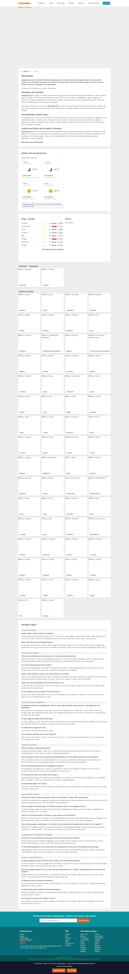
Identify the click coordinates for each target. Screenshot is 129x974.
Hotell (71, 3)
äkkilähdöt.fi (59, 959)
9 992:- (60, 229)
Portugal (83, 947)
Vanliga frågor (24, 938)
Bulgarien (98, 947)
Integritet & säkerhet (26, 940)
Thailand (83, 949)
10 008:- (60, 233)
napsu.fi (73, 959)
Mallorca (83, 936)
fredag (27, 184)
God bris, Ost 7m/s (50, 177)
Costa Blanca (99, 938)
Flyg (51, 3)
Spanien (97, 934)
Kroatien (97, 945)
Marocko (97, 949)
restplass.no (31, 959)
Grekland (97, 940)
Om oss (22, 934)
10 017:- (60, 236)
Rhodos (97, 942)
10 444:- (60, 239)
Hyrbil (81, 3)
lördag (48, 184)
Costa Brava (84, 938)
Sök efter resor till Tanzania (32, 142)
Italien (96, 943)
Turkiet (82, 943)
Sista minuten (93, 3)
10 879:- (60, 245)
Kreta (82, 942)
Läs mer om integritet (64, 966)
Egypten (83, 951)
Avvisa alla (72, 970)
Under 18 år (84, 934)
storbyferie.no (97, 959)
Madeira (97, 951)
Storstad (60, 3)
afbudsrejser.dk (50, 959)
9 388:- (60, 223)
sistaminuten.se (40, 959)
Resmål (106, 3)
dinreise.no (89, 959)
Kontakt (22, 936)
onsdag (27, 163)
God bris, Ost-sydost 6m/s (31, 177)
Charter (41, 3)
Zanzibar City (26, 80)
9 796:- (60, 226)
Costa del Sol (84, 940)
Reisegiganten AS (66, 957)
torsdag (48, 163)
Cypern (82, 945)
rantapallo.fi (66, 959)
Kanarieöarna (99, 936)
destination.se (81, 959)
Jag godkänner (58, 970)
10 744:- (60, 242)
